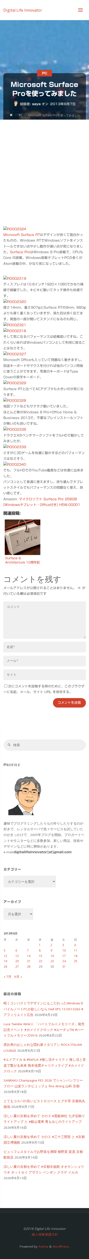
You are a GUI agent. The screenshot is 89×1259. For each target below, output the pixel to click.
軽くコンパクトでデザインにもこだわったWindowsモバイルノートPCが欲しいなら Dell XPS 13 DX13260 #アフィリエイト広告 (44, 1009)
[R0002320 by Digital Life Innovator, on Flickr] (14, 301)
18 (75, 956)
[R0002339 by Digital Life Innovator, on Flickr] (14, 446)
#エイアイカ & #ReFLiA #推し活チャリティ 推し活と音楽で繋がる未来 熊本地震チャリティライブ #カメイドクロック (45, 1065)
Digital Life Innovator (22, 10)
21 (28, 961)
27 (17, 967)
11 (75, 950)
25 (75, 961)
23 (52, 961)
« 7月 (7, 977)
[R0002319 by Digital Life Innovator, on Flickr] (14, 278)
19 (5, 961)
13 (17, 956)
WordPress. (61, 1246)
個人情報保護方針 (44, 1234)
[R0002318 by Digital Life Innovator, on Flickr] (14, 330)
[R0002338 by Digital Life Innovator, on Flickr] (14, 429)
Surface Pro (20, 252)
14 (28, 956)
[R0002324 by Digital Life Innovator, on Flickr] (14, 228)
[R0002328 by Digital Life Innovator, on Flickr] (14, 400)
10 (64, 950)
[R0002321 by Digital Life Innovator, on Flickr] (14, 324)
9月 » (18, 977)
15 (40, 956)
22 (40, 961)
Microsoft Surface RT (21, 234)
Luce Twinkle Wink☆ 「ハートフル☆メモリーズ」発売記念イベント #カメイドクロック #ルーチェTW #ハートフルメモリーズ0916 (44, 1030)
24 (64, 961)
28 (28, 967)
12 (5, 956)
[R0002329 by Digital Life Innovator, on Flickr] (14, 382)
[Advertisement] (44, 166)
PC (44, 73)
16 (52, 956)
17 (64, 956)
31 (64, 967)
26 (5, 967)
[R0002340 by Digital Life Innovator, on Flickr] (14, 464)
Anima (42, 1246)
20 (17, 961)
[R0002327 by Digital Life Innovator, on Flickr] (14, 354)
